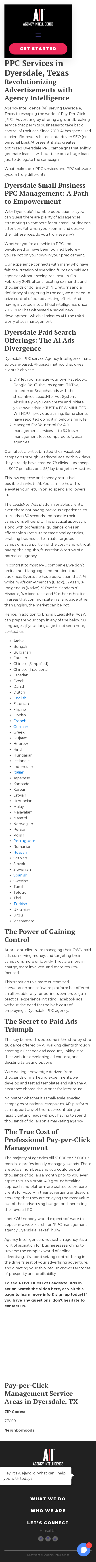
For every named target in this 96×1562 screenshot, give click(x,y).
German (20, 727)
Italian (18, 772)
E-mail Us (48, 1530)
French (19, 721)
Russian (20, 852)
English (20, 698)
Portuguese (24, 841)
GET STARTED (38, 48)
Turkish (20, 904)
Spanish (20, 875)
